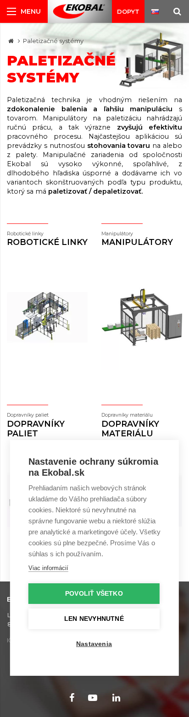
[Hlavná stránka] (11, 40)
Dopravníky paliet (36, 425)
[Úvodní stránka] (79, 11)
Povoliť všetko (94, 593)
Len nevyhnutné (94, 618)
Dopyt (128, 11)
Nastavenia (94, 644)
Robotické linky (47, 239)
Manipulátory (137, 239)
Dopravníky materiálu (130, 425)
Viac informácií (48, 568)
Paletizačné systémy (53, 40)
